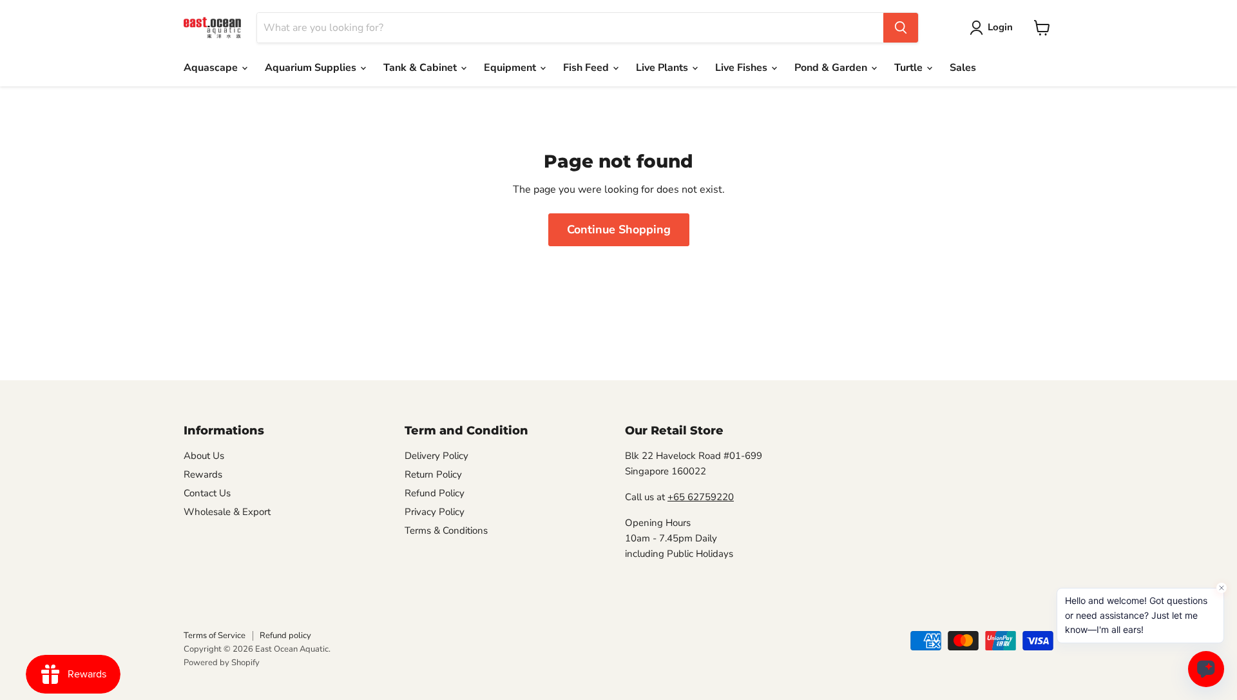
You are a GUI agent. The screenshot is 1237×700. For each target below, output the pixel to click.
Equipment (511, 68)
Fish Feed (587, 68)
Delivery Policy (436, 455)
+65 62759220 (700, 497)
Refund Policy (435, 493)
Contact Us (207, 493)
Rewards (203, 474)
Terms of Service (214, 635)
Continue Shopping (619, 229)
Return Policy (433, 474)
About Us (204, 455)
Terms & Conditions (446, 530)
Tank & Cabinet (421, 68)
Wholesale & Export (227, 511)
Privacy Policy (435, 511)
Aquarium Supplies (312, 68)
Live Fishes (742, 68)
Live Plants (663, 68)
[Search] (900, 28)
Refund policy (285, 635)
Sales (963, 68)
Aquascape (212, 68)
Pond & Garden (832, 68)
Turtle (909, 68)
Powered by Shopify (222, 662)
